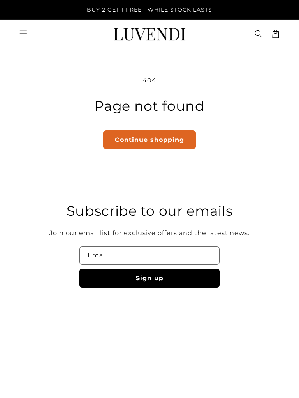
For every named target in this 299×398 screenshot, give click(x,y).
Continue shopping (149, 139)
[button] (258, 33)
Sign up (150, 278)
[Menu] (23, 33)
